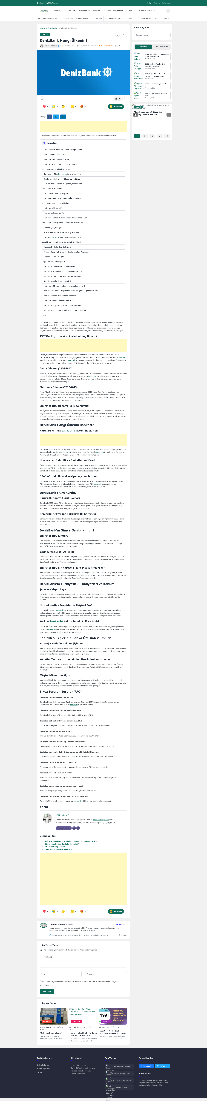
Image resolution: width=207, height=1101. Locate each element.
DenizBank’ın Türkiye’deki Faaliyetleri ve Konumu (62, 222)
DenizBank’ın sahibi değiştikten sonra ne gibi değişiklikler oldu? (71, 291)
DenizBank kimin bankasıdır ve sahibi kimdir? (63, 271)
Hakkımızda (166, 3)
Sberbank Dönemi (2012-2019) (56, 159)
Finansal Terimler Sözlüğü (81, 1071)
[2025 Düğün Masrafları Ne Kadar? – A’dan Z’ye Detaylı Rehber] (139, 76)
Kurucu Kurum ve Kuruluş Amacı (57, 193)
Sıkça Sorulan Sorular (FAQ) (53, 261)
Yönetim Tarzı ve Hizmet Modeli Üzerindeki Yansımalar (67, 252)
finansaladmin (62, 815)
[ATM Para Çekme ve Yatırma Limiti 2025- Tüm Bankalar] (139, 56)
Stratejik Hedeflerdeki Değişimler (58, 247)
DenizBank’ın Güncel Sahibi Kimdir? (57, 203)
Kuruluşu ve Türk (51, 174)
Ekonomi (97, 10)
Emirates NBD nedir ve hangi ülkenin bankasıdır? (64, 286)
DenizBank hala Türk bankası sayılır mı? (60, 295)
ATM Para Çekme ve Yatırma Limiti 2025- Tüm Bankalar (157, 55)
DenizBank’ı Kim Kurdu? (52, 188)
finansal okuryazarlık (101, 820)
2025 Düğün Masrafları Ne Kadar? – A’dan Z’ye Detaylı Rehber (157, 75)
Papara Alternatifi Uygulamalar (156, 84)
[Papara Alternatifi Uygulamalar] (139, 86)
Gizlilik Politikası (43, 1065)
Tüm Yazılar (119, 924)
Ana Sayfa (43, 28)
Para (131, 10)
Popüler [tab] (143, 46)
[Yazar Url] (42, 46)
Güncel (138, 107)
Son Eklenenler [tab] (161, 46)
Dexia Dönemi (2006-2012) (54, 154)
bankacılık (62, 174)
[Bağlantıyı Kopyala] (117, 34)
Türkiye (47, 237)
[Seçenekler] (124, 99)
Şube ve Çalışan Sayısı (53, 227)
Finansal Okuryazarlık (113, 10)
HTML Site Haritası (78, 1065)
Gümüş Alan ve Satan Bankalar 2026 (156, 95)
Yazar (44, 315)
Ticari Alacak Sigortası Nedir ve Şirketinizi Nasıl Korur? (121, 1073)
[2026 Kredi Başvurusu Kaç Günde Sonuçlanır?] (110, 1070)
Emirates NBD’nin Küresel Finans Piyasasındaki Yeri (65, 218)
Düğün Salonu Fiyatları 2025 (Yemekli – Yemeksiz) (155, 65)
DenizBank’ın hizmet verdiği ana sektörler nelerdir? (65, 310)
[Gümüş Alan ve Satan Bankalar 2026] (139, 96)
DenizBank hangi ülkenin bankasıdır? (59, 266)
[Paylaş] (42, 99)
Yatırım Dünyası (145, 10)
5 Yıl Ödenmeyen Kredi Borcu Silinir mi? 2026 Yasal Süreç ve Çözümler (121, 1087)
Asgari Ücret (69, 10)
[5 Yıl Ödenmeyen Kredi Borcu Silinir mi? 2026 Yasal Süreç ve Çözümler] (110, 1093)
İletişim (149, 3)
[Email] (74, 828)
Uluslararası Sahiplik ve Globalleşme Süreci (62, 179)
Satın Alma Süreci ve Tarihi (55, 213)
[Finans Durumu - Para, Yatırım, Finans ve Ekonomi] (44, 10)
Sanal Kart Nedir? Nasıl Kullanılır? (59, 849)
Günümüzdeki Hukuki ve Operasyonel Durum (63, 183)
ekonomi (112, 325)
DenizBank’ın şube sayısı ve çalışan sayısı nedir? (64, 305)
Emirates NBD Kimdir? (53, 208)
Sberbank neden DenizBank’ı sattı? (58, 300)
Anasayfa (56, 10)
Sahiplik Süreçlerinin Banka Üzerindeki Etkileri (61, 242)
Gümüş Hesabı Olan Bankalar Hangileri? (62, 844)
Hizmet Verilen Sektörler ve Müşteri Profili (61, 232)
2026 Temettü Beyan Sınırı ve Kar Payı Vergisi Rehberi (121, 1080)
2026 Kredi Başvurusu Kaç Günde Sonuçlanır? (121, 1066)
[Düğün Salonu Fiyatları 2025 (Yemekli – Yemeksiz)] (139, 66)
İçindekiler (52, 143)
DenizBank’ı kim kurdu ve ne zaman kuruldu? (63, 276)
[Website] (78, 828)
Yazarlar (157, 3)
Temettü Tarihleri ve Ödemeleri (83, 1068)
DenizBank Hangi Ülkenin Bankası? (56, 169)
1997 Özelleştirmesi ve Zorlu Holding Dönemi (63, 149)
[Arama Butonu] (168, 11)
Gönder (47, 991)
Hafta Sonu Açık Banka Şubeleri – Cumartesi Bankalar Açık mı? (72, 841)
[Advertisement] (83, 126)
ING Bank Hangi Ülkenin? (55, 847)
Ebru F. (104, 1027)
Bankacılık (83, 10)
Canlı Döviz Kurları (78, 1074)
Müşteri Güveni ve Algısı (54, 256)
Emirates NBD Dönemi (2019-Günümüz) (60, 164)
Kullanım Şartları (43, 1068)
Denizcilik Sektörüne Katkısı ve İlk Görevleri (62, 198)
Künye (39, 1072)
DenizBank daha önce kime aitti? (58, 281)
